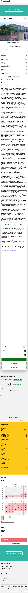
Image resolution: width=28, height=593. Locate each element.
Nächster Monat (19, 482)
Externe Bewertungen (12, 46)
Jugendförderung (13, 591)
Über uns (19, 588)
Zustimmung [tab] (7, 224)
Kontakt (18, 586)
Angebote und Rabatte (22, 591)
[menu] (27, 1)
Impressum (14, 586)
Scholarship (24, 588)
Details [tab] (20, 224)
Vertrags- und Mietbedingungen (14, 543)
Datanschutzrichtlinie (14, 250)
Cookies (22, 586)
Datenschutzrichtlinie (12, 588)
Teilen (25, 18)
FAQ (26, 586)
